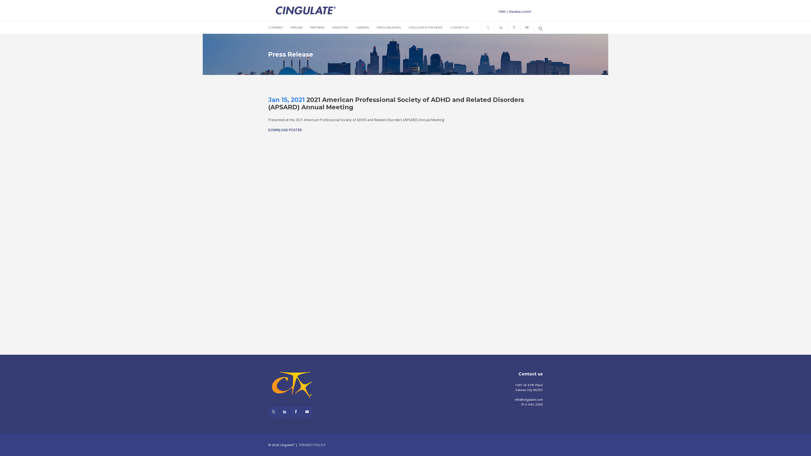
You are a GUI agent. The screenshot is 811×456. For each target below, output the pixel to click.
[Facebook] (514, 27)
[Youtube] (526, 27)
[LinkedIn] (501, 27)
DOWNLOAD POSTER (285, 130)
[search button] (539, 28)
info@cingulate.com (529, 399)
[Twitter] (488, 27)
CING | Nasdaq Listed (514, 11)
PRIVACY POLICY (312, 445)
